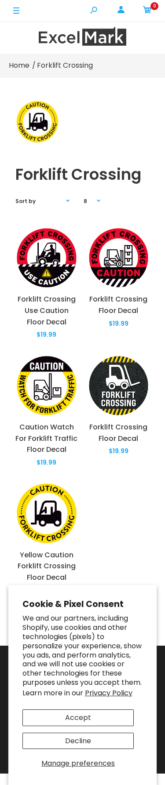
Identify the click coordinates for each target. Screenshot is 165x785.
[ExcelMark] (83, 37)
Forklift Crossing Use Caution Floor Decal (47, 310)
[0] (147, 11)
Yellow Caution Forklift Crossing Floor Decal (47, 566)
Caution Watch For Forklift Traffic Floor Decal (46, 438)
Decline (78, 741)
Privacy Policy (108, 693)
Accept (78, 717)
